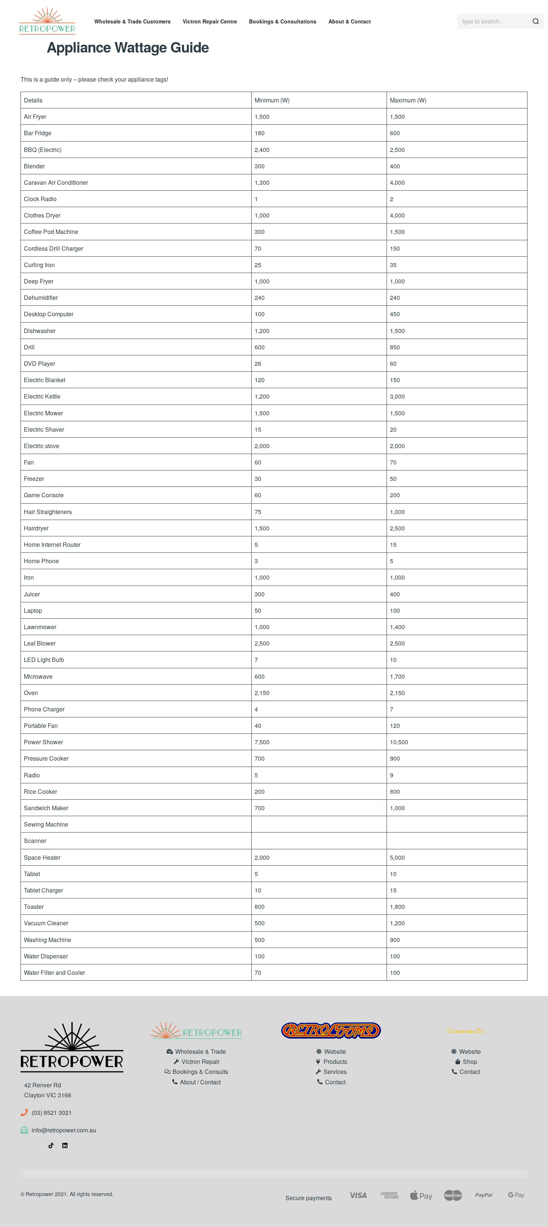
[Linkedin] (65, 1145)
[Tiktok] (51, 1145)
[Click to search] (535, 21)
